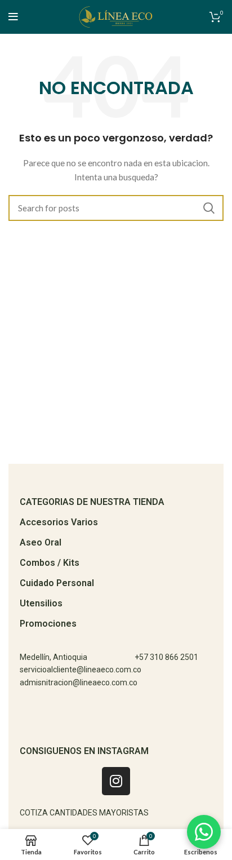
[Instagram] (116, 781)
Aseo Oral (40, 542)
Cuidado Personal (57, 583)
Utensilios (41, 603)
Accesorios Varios (59, 522)
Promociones (48, 623)
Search (208, 208)
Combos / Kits (49, 562)
